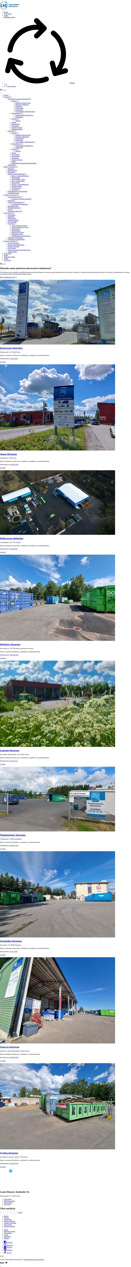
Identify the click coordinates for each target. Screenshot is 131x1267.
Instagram (9, 1245)
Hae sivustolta (11, 86)
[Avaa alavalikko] (10, 97)
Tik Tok (8, 1253)
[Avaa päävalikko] (1, 92)
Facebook (9, 1242)
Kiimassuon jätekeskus (11, 348)
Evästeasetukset (39, 1259)
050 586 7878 (14, 1057)
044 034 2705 (14, 1163)
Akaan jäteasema (8, 454)
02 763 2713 (14, 761)
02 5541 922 (14, 549)
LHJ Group (7, 1204)
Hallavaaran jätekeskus (11, 538)
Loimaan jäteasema (9, 750)
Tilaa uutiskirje (8, 1203)
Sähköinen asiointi (9, 1201)
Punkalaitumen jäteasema (13, 835)
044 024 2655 (14, 464)
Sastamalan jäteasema (11, 941)
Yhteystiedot (8, 1199)
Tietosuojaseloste (29, 1259)
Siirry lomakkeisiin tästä (7, 277)
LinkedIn (9, 1250)
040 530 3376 (14, 655)
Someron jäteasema (9, 1047)
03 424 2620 (14, 358)
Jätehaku (72, 83)
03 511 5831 (14, 951)
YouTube (9, 1247)
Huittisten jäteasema (10, 644)
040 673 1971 (14, 845)
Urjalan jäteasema (9, 1153)
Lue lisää (2, 362)
